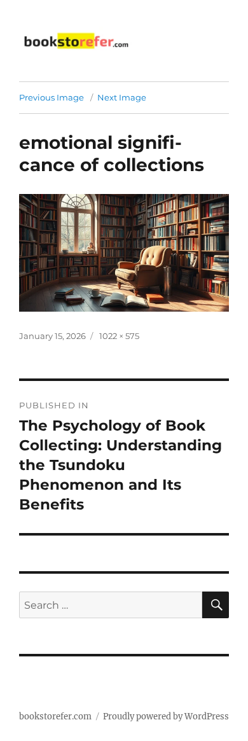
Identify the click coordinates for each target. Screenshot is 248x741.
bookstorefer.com (55, 716)
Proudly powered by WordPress (166, 716)
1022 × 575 (119, 336)
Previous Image (51, 97)
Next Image (121, 97)
